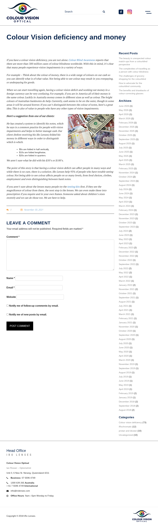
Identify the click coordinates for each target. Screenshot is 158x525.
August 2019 (125, 372)
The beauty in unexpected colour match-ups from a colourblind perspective (135, 61)
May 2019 (124, 385)
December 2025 (127, 127)
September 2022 (127, 264)
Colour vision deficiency (130, 422)
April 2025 (124, 160)
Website (11, 297)
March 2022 (125, 281)
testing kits (73, 186)
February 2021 (126, 318)
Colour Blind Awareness (82, 60)
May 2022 (124, 272)
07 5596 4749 (28, 478)
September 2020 (127, 335)
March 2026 (125, 118)
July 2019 (123, 376)
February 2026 (126, 122)
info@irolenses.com (20, 491)
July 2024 (123, 189)
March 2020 (125, 360)
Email (10, 287)
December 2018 (127, 401)
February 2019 (126, 393)
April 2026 (124, 114)
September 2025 (127, 139)
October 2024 (125, 177)
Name (10, 278)
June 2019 (124, 381)
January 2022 (125, 285)
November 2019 (127, 364)
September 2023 (127, 226)
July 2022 (123, 268)
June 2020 (124, 347)
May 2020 (124, 351)
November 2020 (127, 326)
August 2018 (125, 410)
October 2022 (125, 260)
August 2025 (125, 143)
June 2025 (124, 152)
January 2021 (125, 322)
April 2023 (124, 243)
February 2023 (126, 247)
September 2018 (127, 406)
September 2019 (127, 368)
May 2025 (124, 156)
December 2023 (127, 214)
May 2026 (124, 110)
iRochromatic (125, 426)
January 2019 (125, 397)
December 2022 (127, 251)
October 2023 (125, 222)
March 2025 (125, 164)
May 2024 (124, 197)
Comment (12, 237)
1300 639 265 (17, 483)
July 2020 (123, 343)
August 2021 (125, 301)
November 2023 (127, 218)
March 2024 (125, 206)
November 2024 (127, 172)
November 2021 (127, 289)
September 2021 (127, 297)
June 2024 (124, 193)
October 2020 (125, 331)
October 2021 (125, 293)
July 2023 (123, 231)
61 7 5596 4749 (16, 486)
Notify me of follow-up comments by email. (33, 305)
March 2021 (125, 314)
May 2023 (124, 239)
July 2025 (123, 147)
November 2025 (127, 131)
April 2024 (124, 201)
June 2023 (124, 235)
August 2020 (125, 339)
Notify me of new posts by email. (28, 314)
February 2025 (126, 168)
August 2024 (125, 185)
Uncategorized (126, 435)
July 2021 (123, 306)
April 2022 (124, 276)
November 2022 (127, 256)
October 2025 (125, 135)
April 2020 (124, 356)
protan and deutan (128, 431)
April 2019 (124, 389)
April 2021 (124, 310)
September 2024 (127, 181)
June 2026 (124, 106)
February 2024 (126, 210)
